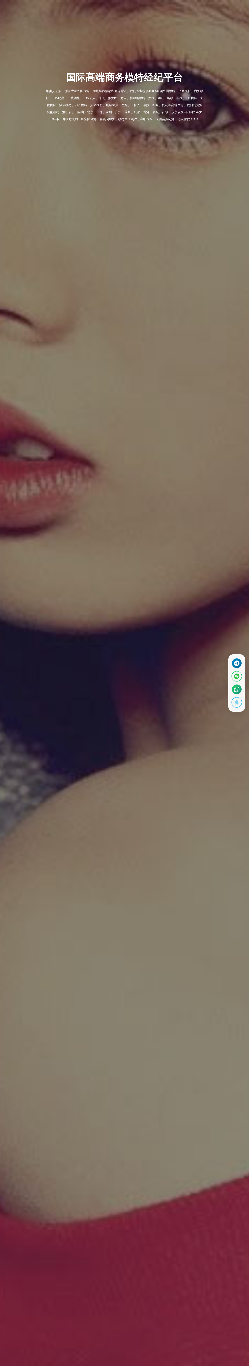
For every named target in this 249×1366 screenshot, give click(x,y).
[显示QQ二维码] (236, 702)
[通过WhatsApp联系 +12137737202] (237, 689)
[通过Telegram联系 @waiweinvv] (237, 663)
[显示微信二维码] (236, 676)
